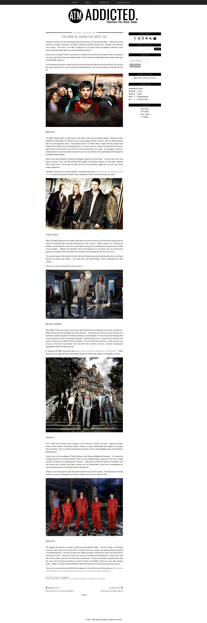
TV (71, 579)
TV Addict (144, 117)
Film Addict (145, 112)
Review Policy (124, 2)
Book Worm (145, 109)
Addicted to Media (115, 619)
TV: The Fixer (100, 579)
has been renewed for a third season (95, 351)
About (88, 2)
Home (74, 2)
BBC (53, 579)
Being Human (60, 579)
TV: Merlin (90, 579)
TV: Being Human (78, 579)
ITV (68, 579)
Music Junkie (145, 114)
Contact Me (104, 2)
